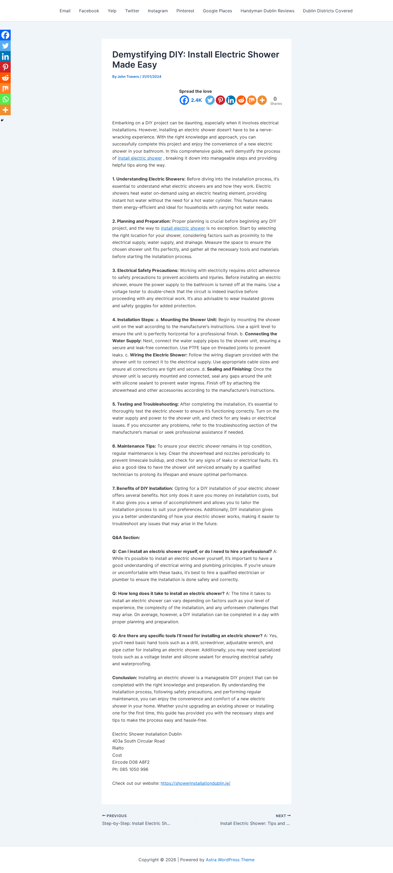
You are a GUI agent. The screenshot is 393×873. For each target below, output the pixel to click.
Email (65, 10)
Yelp (112, 10)
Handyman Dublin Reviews (267, 10)
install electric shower (140, 158)
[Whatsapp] (5, 99)
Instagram (158, 10)
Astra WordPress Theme (230, 859)
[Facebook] (5, 35)
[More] (262, 100)
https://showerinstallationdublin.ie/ (195, 783)
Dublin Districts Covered (328, 10)
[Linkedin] (231, 100)
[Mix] (251, 100)
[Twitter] (210, 100)
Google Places (217, 10)
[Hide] (2, 120)
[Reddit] (241, 100)
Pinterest (185, 10)
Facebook (89, 10)
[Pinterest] (220, 100)
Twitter (132, 10)
